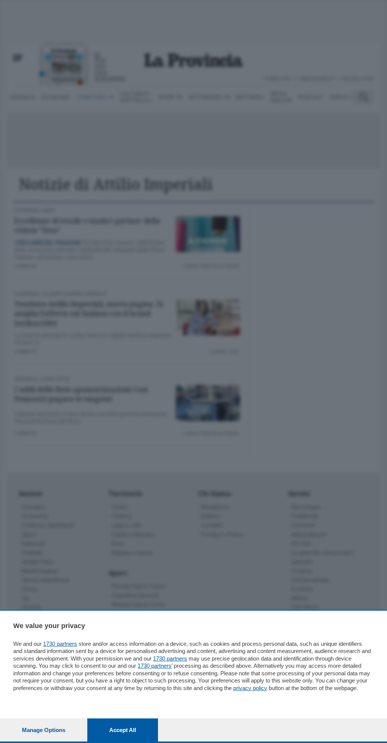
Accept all (122, 730)
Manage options (43, 730)
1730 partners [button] (60, 644)
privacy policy (250, 688)
